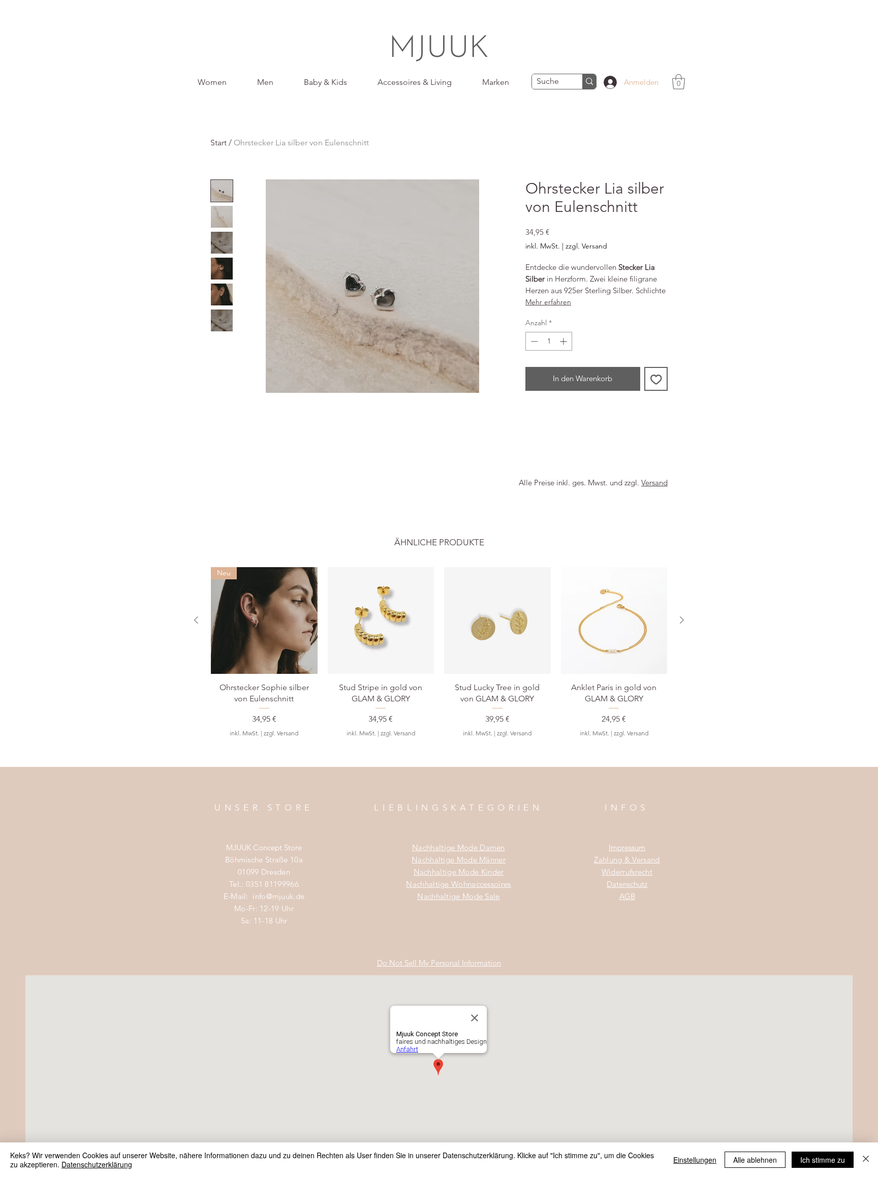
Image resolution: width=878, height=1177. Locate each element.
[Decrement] (533, 341)
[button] (678, 81)
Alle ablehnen (755, 1160)
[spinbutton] (549, 341)
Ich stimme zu (822, 1160)
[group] (439, 667)
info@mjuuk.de (278, 896)
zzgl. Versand (586, 246)
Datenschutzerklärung (96, 1164)
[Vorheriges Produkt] (196, 620)
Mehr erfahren (548, 301)
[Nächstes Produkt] (682, 620)
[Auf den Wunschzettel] (656, 379)
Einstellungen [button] (694, 1160)
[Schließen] (866, 1160)
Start (218, 142)
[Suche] (589, 81)
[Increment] (564, 341)
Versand (654, 482)
